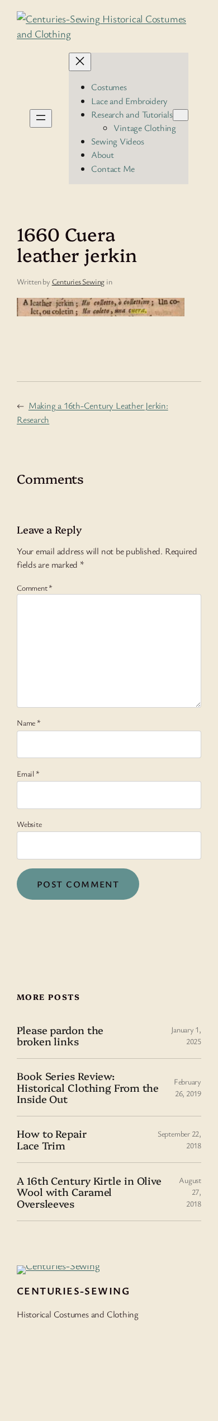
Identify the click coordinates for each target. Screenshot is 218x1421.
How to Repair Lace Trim (52, 1139)
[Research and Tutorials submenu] (180, 115)
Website (29, 824)
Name (29, 722)
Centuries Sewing (78, 281)
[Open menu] (41, 118)
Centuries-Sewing (73, 1290)
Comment (35, 587)
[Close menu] (80, 62)
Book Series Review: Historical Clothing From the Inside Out (88, 1087)
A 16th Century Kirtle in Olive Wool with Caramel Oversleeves (89, 1192)
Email (28, 773)
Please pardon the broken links (60, 1035)
